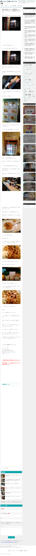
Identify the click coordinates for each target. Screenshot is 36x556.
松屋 (30, 96)
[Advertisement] (11, 38)
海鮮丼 (34, 96)
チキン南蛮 (31, 81)
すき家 (32, 69)
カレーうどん (30, 76)
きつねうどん (29, 66)
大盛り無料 (28, 94)
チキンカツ (34, 79)
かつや (25, 66)
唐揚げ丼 (26, 91)
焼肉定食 (26, 97)
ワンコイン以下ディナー (8, 15)
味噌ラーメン (26, 90)
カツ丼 (26, 76)
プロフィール (6, 5)
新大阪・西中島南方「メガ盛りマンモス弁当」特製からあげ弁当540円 (29, 148)
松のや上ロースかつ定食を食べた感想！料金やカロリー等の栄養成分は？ (29, 196)
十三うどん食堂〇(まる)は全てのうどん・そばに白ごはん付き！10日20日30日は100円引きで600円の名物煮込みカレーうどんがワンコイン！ (13, 480)
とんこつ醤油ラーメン (27, 72)
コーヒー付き (27, 78)
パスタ (3, 15)
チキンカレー (26, 81)
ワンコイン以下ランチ (14, 15)
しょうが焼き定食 (27, 69)
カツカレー (30, 75)
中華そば (26, 88)
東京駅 (19, 15)
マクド (25, 85)
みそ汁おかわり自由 (28, 73)
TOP (6, 546)
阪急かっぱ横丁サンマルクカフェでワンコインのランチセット (13, 496)
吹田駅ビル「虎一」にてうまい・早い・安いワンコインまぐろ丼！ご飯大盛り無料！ (13, 492)
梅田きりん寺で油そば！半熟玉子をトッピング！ (29, 158)
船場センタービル (30, 97)
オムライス (26, 75)
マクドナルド (30, 85)
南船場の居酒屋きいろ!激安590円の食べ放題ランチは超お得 (29, 187)
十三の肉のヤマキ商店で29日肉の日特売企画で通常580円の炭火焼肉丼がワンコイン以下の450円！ (29, 167)
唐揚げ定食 (31, 91)
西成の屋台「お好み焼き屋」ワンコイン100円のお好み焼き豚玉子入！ (29, 120)
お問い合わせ (20, 5)
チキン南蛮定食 (27, 82)
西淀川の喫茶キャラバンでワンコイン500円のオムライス (12, 483)
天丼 (33, 94)
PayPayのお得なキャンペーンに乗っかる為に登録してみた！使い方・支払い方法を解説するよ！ (29, 110)
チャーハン (31, 82)
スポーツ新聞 (28, 79)
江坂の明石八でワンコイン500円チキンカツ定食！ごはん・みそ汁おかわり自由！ (13, 475)
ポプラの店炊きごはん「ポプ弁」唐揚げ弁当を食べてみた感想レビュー (29, 177)
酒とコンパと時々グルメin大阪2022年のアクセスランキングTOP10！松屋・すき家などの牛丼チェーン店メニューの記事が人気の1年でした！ (29, 129)
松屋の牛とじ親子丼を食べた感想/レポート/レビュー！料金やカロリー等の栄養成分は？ (29, 27)
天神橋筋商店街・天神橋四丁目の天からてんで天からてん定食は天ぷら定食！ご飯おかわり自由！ (29, 44)
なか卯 (32, 72)
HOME (2, 5)
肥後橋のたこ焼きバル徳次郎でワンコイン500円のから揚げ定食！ (13, 488)
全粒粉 (29, 88)
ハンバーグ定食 (31, 84)
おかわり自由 (28, 64)
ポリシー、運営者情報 (13, 5)
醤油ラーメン (27, 100)
